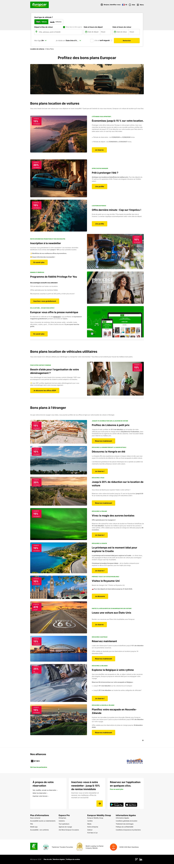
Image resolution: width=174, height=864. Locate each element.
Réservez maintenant (103, 441)
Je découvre (100, 596)
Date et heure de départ (93, 27)
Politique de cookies (73, 859)
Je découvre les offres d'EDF (44, 390)
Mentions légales (59, 859)
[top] (143, 741)
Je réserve (99, 150)
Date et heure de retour (122, 27)
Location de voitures (37, 49)
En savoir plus (38, 262)
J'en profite (99, 186)
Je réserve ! (100, 471)
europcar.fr (57, 316)
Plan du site (48, 859)
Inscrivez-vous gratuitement (44, 301)
